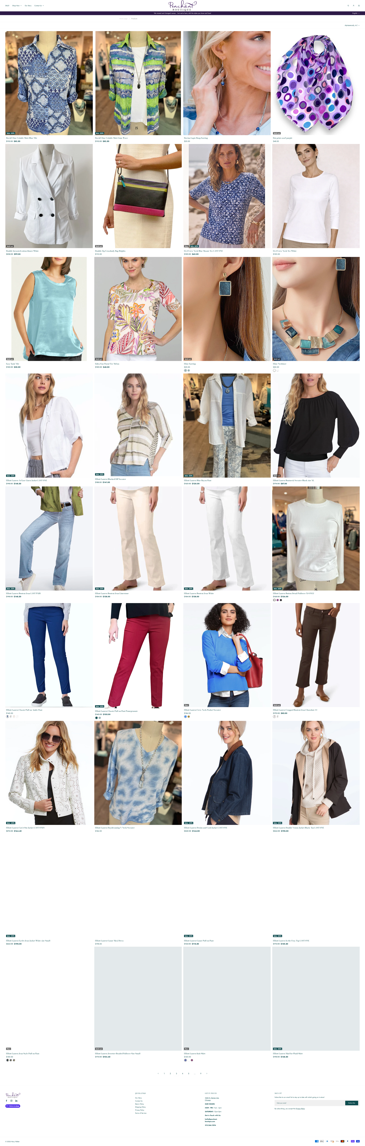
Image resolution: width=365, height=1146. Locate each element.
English (354, 13)
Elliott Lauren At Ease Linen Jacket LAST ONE (26, 480)
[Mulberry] (191, 1060)
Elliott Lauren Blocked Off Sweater (110, 479)
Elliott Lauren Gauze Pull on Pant (199, 940)
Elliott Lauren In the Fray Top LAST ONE (291, 940)
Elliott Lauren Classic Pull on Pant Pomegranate (116, 711)
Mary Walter (15, 1141)
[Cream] (274, 600)
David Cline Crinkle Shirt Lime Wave (111, 138)
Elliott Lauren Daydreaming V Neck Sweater (115, 827)
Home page (123, 19)
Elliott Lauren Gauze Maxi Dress (109, 940)
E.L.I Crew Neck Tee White (285, 251)
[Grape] (277, 600)
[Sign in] (353, 5)
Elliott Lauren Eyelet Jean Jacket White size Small (28, 940)
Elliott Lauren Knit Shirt (194, 1053)
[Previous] (158, 1073)
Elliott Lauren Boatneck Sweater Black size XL (293, 480)
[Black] (280, 600)
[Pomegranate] (96, 717)
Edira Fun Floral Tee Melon (107, 363)
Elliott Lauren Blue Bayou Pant (197, 480)
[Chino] (14, 716)
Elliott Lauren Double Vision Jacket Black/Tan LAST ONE (298, 827)
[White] (17, 716)
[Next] (206, 1073)
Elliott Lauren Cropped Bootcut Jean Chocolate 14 (295, 710)
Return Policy (139, 1104)
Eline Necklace (279, 363)
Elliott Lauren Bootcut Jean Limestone (112, 593)
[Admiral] (185, 1060)
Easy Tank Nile (12, 363)
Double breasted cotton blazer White (22, 251)
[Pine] (277, 716)
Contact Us (138, 1101)
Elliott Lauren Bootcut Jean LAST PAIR (23, 593)
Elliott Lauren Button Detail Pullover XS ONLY (293, 593)
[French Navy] (7, 716)
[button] (359, 5)
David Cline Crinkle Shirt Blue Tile (21, 138)
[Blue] (185, 716)
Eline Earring (190, 363)
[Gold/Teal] (185, 370)
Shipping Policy (140, 1107)
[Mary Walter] (182, 5)
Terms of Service (140, 1113)
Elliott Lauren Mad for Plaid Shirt (288, 1053)
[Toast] (99, 717)
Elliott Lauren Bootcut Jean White (199, 593)
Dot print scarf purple (282, 138)
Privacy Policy (139, 1110)
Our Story (138, 1098)
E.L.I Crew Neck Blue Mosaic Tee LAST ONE (203, 251)
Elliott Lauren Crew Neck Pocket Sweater (202, 710)
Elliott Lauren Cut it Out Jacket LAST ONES (25, 827)
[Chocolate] (274, 716)
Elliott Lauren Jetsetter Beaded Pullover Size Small (117, 1053)
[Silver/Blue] (188, 370)
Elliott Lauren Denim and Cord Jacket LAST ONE (205, 827)
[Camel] (188, 716)
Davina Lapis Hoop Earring (196, 138)
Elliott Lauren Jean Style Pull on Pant (22, 1053)
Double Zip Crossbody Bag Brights (110, 251)
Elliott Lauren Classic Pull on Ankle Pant (24, 710)
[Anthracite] (10, 1060)
